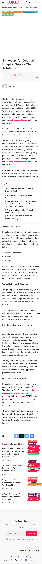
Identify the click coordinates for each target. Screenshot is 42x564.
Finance (32, 481)
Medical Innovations (33, 499)
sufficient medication (18, 120)
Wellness (32, 471)
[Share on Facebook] (8, 75)
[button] (4, 2)
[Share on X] (11, 75)
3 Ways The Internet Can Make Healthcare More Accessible (12, 496)
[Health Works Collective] (12, 2)
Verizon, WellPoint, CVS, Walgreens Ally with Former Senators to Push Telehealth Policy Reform (20, 203)
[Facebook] (30, 550)
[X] (32, 550)
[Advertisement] (21, 36)
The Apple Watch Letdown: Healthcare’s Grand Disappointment (13, 468)
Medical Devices (30, 11)
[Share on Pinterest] (15, 75)
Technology (8, 14)
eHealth (32, 443)
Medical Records (32, 447)
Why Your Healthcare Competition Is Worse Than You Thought (13, 482)
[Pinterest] (35, 550)
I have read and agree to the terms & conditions (22, 539)
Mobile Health (31, 450)
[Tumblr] (38, 550)
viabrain (11, 86)
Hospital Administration (12, 11)
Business (32, 440)
